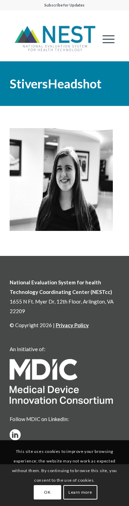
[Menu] (105, 39)
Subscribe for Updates (64, 5)
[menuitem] (105, 39)
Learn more (80, 492)
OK (47, 492)
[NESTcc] (54, 39)
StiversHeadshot (55, 83)
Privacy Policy (72, 325)
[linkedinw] (15, 434)
